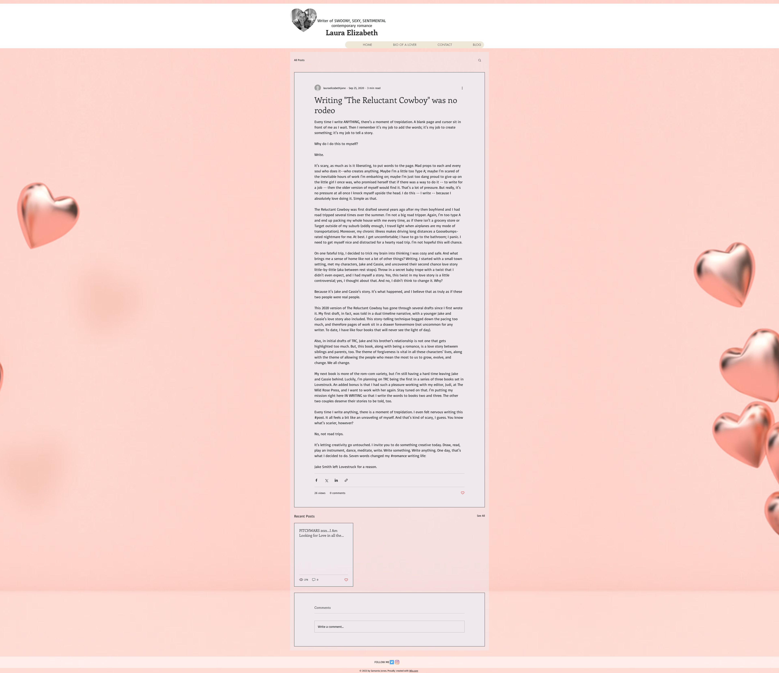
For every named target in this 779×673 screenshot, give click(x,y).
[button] (480, 60)
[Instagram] (397, 662)
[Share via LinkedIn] (336, 480)
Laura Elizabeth (352, 32)
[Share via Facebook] (316, 480)
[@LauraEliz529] (392, 662)
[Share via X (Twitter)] (326, 480)
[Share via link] (346, 480)
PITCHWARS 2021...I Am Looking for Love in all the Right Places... (320, 533)
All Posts (299, 60)
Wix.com (413, 670)
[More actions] (462, 87)
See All (481, 515)
